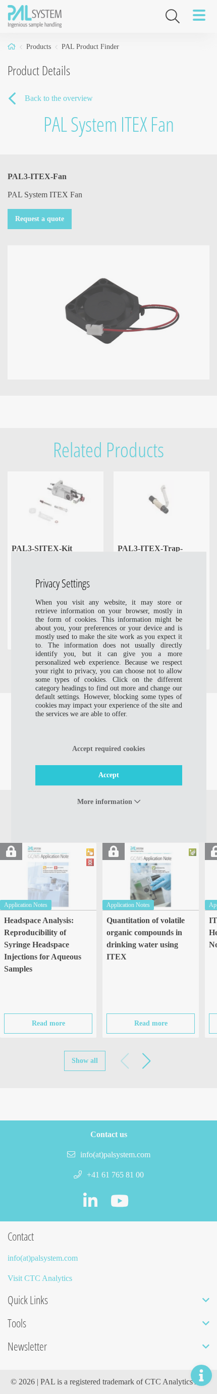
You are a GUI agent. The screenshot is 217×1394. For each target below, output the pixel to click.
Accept (108, 775)
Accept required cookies (108, 749)
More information (105, 802)
